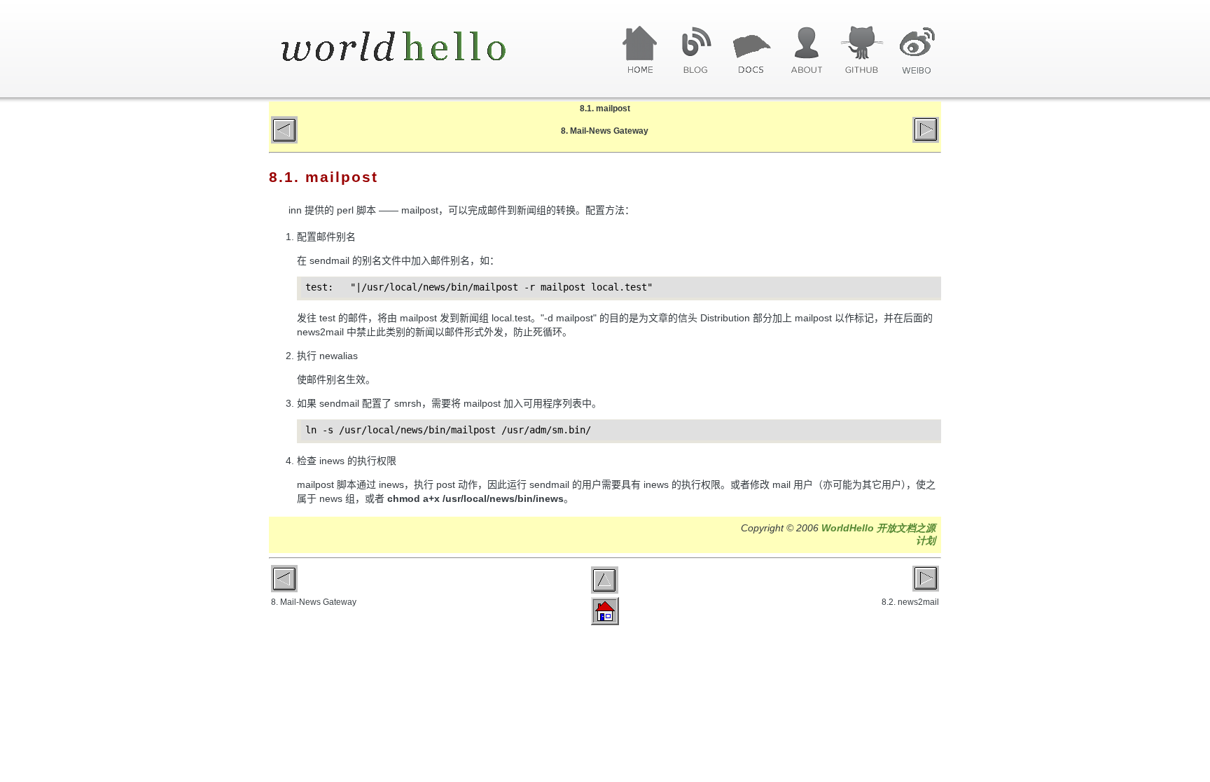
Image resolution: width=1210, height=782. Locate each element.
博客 (696, 50)
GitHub (861, 50)
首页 (640, 50)
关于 (806, 50)
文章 (751, 50)
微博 (917, 50)
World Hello (410, 48)
